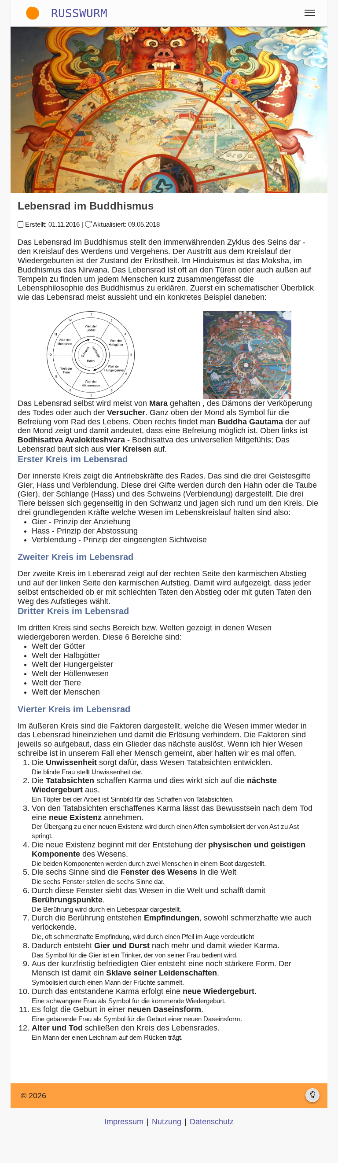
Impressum (123, 1121)
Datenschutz (212, 1121)
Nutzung (166, 1121)
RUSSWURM (79, 13)
